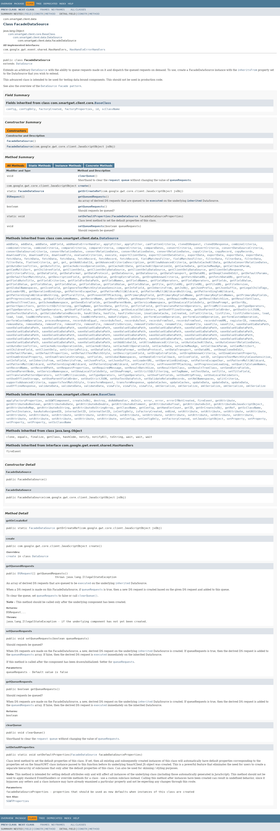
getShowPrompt (217, 302)
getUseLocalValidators (138, 309)
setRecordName (16, 367)
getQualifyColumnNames (61, 298)
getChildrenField (47, 269)
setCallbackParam (214, 346)
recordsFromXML (215, 320)
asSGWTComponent (57, 400)
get (55, 262)
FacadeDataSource (20, 141)
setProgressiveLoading (211, 364)
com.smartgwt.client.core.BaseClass (31, 34)
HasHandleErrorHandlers (87, 49)
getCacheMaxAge (209, 266)
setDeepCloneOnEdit (228, 349)
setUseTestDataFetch (125, 378)
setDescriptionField (128, 353)
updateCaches (157, 382)
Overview (6, 3)
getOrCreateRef (89, 191)
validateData (48, 386)
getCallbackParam (236, 266)
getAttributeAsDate (58, 404)
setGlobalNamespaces (120, 356)
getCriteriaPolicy (20, 273)
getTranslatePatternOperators (178, 306)
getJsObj (181, 287)
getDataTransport (173, 273)
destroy (99, 400)
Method (50, 13)
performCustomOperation (162, 316)
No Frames (58, 9)
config (11, 109)
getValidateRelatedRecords (60, 313)
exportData (196, 255)
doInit (136, 400)
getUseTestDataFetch (21, 313)
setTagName (180, 371)
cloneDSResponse (216, 244)
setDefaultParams (19, 353)
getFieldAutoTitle (20, 280)
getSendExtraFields (85, 302)
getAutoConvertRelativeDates (245, 262)
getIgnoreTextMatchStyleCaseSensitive (92, 287)
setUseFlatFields (160, 375)
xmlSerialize (165, 386)
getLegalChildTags (253, 287)
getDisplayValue (94, 277)
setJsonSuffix (118, 360)
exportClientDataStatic (167, 255)
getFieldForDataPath (83, 280)
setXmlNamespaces (201, 378)
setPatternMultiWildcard (245, 360)
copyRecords (244, 251)
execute (111, 255)
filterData (214, 258)
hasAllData (92, 313)
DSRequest (14, 196)
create (83, 185)
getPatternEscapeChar (81, 291)
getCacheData (184, 266)
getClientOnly (73, 269)
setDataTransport (178, 349)
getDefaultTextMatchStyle (25, 277)
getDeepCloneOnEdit (223, 273)
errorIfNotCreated (180, 400)
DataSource (24, 63)
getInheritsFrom (159, 287)
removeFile (53, 324)
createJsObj (82, 400)
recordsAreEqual (85, 320)
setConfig (127, 418)
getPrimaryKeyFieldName (175, 295)
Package (19, 3)
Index (62, 3)
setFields (94, 356)
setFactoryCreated (175, 418)
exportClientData (133, 255)
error (148, 400)
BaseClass (102, 103)
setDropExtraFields (161, 353)
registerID (238, 320)
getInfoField (134, 287)
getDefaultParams (254, 273)
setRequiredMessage (106, 367)
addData (12, 244)
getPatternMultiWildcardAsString (166, 291)
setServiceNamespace (52, 371)
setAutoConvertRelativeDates (237, 342)
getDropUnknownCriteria (160, 277)
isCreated (179, 313)
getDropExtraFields (124, 277)
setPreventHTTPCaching (174, 364)
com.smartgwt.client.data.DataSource (37, 37)
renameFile (173, 324)
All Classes (78, 9)
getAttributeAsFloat (164, 404)
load (265, 313)
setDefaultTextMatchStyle (90, 353)
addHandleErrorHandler (83, 244)
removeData (257, 320)
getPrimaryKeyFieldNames (214, 295)
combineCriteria (244, 244)
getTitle (121, 306)
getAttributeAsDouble (92, 404)
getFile (157, 284)
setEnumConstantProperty (237, 353)
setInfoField (16, 360)
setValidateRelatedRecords (164, 378)
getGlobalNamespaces (21, 287)
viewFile (113, 386)
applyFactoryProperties (24, 400)
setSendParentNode (20, 371)
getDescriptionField (63, 277)
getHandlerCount (169, 407)
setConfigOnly (148, 418)
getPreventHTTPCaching (104, 295)
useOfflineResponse (20, 386)
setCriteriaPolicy (73, 349)
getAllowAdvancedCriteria (166, 262)
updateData (201, 382)
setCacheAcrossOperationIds (61, 346)
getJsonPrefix (201, 287)
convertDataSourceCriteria (242, 247)
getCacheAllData (120, 266)
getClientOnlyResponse (226, 269)
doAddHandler (118, 400)
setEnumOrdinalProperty (24, 356)
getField (242, 277)
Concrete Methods (99, 165)
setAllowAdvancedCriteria (158, 342)
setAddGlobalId (124, 342)
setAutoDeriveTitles (21, 346)
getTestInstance (18, 411)
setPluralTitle (142, 364)
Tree (38, 3)
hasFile (109, 313)
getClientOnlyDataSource (106, 269)
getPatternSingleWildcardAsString (32, 295)
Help (70, 3)
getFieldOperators (164, 280)
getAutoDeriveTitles (21, 266)
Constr (38, 13)
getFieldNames (112, 280)
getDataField (47, 273)
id (97, 109)
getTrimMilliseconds (219, 306)
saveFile (210, 324)
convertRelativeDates (66, 251)
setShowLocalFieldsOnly (89, 371)
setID (205, 356)
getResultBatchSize (213, 298)
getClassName (126, 407)
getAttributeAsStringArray (93, 407)
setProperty (236, 418)
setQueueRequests (91, 226)
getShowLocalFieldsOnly (186, 302)
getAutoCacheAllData (204, 262)
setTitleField (238, 371)
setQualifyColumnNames (249, 364)
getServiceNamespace (149, 302)
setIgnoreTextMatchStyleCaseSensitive (241, 356)
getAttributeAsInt (196, 404)
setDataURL (202, 349)
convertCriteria (179, 247)
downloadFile (16, 255)
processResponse (57, 320)
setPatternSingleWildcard (66, 364)
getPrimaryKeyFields (251, 295)
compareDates (153, 247)
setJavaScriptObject (208, 418)
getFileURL (175, 284)
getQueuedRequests (92, 196)
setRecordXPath (42, 367)
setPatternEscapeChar (207, 360)
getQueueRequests (91, 206)
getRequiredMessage (181, 298)
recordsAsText (110, 320)
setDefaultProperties (94, 216)
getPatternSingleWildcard (213, 291)
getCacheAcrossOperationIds (84, 266)
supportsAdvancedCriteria (25, 382)
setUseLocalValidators (221, 375)
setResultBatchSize (139, 367)
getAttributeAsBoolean (23, 404)
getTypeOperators (251, 306)
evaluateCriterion (88, 255)
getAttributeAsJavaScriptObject (238, 404)
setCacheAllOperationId (131, 346)
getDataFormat (70, 273)
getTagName (82, 306)
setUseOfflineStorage (22, 378)
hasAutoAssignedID (47, 411)
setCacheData (162, 346)
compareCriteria (73, 247)
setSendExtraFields (234, 367)
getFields (219, 280)
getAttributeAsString (53, 407)
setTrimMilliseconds (70, 375)
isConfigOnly (123, 411)
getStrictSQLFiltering (54, 306)
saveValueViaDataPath (252, 324)
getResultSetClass (245, 298)
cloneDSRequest (189, 244)
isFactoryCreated (149, 411)
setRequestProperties (73, 367)
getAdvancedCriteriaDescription (119, 262)
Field (28, 13)
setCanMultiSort (242, 346)
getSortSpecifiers (20, 306)
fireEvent (205, 400)
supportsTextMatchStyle (66, 382)
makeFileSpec (118, 316)
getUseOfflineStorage (175, 309)
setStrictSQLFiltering (151, 371)
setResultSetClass (171, 367)
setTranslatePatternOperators (29, 375)
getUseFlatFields (78, 309)
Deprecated (50, 3)
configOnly (27, 109)
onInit (136, 316)
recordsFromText (161, 320)
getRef (230, 407)
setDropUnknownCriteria (197, 353)
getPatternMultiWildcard (119, 291)
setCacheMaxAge (186, 346)
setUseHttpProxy (188, 375)
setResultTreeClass (202, 367)
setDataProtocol (150, 349)
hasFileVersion (129, 313)
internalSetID (75, 411)
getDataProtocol (96, 273)
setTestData (200, 371)
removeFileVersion (117, 324)
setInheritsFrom (41, 360)
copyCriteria (202, 251)
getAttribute (225, 400)
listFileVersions (246, 313)
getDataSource (122, 273)
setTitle (218, 371)
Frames (44, 9)
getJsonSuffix (225, 287)
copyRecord (223, 251)
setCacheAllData (98, 346)
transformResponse (130, 382)
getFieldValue (240, 280)
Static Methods (40, 165)
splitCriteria (227, 378)
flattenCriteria (38, 262)
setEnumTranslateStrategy (64, 356)
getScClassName (249, 407)
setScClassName (59, 422)
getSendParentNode (117, 302)
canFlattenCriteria (160, 244)
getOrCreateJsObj (209, 407)
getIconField (50, 287)
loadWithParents (38, 316)
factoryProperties (78, 109)
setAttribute (188, 411)
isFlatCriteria (200, 313)
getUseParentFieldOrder (212, 309)
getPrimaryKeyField (139, 295)
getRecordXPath (116, 298)
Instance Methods (68, 165)
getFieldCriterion (51, 280)
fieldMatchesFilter (155, 258)
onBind (170, 411)
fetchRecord (86, 258)
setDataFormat (123, 349)
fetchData (13, 258)
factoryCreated (50, 109)
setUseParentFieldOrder (60, 378)
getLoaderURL (16, 291)
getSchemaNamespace (53, 302)
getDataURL (197, 273)
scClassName (111, 109)
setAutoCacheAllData (196, 342)
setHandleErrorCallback (157, 356)
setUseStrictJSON (94, 378)
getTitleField (141, 306)
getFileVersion (236, 284)
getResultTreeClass (20, 302)
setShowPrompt (120, 371)
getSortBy (239, 302)
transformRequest (100, 382)
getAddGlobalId (81, 262)
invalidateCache (156, 313)
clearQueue (86, 175)
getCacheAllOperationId (154, 266)
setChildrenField (19, 349)
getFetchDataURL (193, 277)
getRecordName (91, 298)
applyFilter (112, 244)
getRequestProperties (147, 298)
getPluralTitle (72, 295)
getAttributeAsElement (129, 404)
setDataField (100, 349)
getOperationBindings (45, 291)
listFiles (222, 313)
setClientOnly (46, 349)
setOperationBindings (171, 360)
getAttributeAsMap (20, 407)
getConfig (146, 407)
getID (189, 407)
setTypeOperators (102, 375)
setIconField (188, 356)
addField (56, 244)
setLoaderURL (142, 360)
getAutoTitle (50, 266)
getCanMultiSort (18, 269)
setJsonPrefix (94, 360)
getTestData (103, 306)
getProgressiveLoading (23, 298)
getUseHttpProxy (106, 309)
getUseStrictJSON (246, 309)
